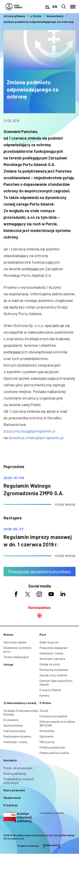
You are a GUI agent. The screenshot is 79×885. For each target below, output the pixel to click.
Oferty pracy (47, 742)
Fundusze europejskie (53, 716)
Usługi (8, 664)
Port (43, 634)
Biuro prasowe (14, 790)
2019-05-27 (13, 529)
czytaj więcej (65, 504)
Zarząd (44, 710)
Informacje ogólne (15, 642)
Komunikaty (47, 731)
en (54, 6)
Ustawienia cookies (52, 813)
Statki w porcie (49, 642)
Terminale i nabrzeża (52, 659)
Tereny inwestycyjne (16, 657)
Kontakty (10, 760)
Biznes (8, 634)
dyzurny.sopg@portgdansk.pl (30, 431)
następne (13, 518)
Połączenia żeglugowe (53, 648)
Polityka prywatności (52, 747)
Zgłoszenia (46, 736)
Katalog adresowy (15, 773)
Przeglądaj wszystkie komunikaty (39, 571)
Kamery (44, 695)
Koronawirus (39, 607)
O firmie (45, 703)
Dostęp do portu (50, 664)
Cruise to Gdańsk (50, 690)
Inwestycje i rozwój (51, 653)
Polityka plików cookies (54, 753)
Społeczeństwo (13, 725)
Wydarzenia (12, 797)
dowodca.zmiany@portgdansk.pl (36, 437)
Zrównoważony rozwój (20, 703)
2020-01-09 (14, 478)
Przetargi (11, 805)
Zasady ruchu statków (53, 675)
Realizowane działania (17, 736)
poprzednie (14, 466)
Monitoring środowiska (54, 670)
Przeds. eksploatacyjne (18, 768)
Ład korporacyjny (15, 731)
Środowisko (11, 720)
